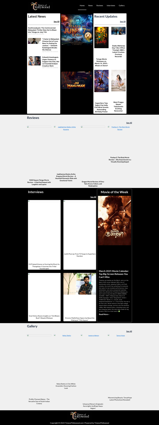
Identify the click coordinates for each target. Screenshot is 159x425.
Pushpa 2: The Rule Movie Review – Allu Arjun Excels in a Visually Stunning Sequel (120, 159)
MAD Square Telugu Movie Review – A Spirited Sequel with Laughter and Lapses (39, 182)
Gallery (122, 5)
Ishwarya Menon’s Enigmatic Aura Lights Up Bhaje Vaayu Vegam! (93, 406)
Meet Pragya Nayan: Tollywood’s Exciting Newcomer (118, 106)
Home (82, 5)
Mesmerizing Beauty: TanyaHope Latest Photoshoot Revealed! (120, 399)
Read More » (104, 314)
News (90, 5)
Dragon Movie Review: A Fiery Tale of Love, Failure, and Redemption (93, 184)
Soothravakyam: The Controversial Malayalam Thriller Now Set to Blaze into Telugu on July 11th (42, 30)
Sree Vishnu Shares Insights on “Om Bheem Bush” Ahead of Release (44, 317)
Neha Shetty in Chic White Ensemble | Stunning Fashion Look (66, 386)
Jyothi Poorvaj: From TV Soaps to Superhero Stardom (80, 255)
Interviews (111, 5)
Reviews (99, 5)
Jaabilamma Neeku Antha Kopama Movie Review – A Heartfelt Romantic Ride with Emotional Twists (66, 177)
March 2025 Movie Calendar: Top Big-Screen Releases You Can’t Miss (114, 274)
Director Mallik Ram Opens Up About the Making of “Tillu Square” (79, 319)
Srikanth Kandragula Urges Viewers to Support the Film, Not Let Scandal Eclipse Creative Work (50, 61)
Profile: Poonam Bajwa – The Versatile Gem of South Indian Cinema (39, 401)
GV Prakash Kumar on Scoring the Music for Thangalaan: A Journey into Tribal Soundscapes (44, 266)
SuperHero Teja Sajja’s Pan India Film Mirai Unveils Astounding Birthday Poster (101, 107)
